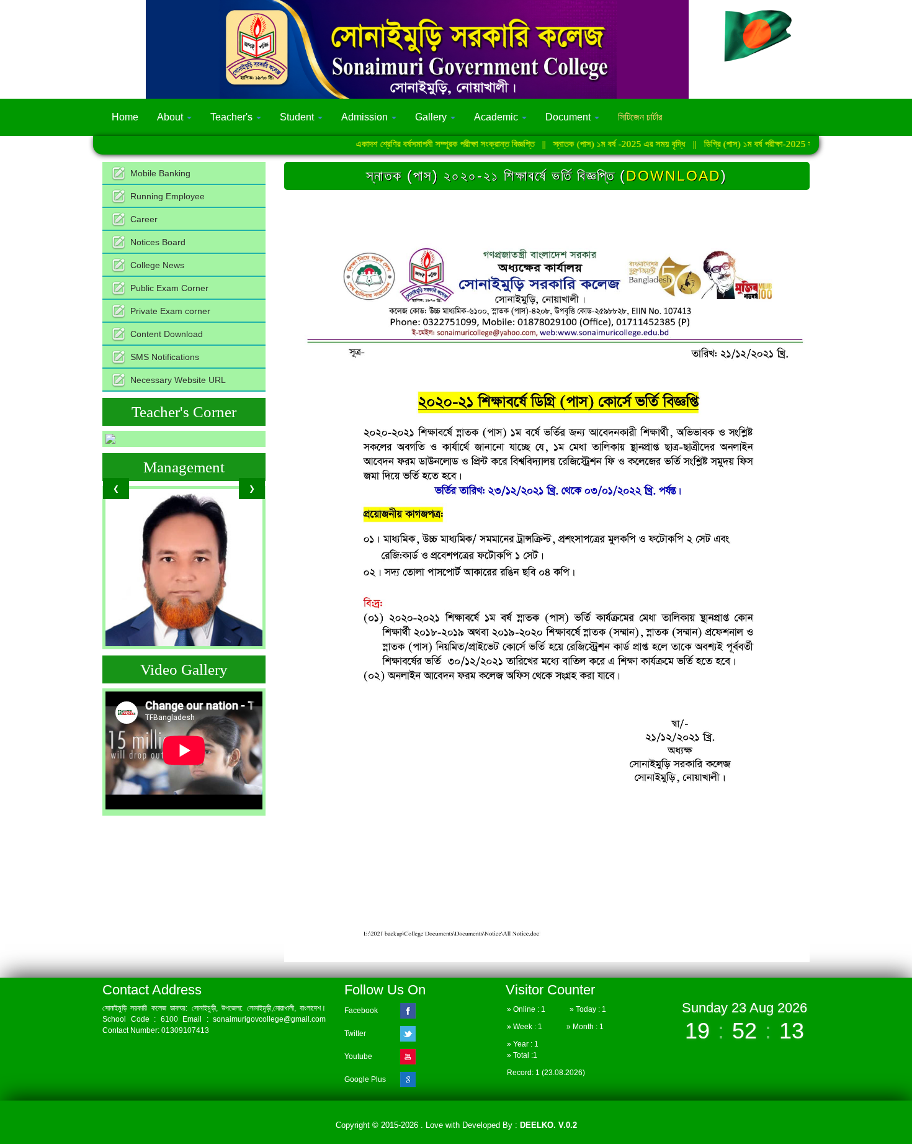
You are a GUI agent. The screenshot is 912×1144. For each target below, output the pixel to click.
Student (298, 117)
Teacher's (232, 117)
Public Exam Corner (169, 288)
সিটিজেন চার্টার (640, 117)
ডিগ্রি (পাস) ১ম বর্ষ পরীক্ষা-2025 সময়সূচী (730, 144)
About (171, 117)
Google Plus (365, 1079)
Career (144, 219)
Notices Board (158, 242)
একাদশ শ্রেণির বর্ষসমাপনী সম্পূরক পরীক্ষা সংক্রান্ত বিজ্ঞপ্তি (407, 144)
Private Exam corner (170, 311)
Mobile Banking (160, 173)
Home (125, 117)
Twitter (355, 1033)
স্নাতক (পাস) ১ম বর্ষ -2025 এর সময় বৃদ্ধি (581, 144)
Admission (365, 117)
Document (569, 117)
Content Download (166, 334)
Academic (497, 117)
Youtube (358, 1056)
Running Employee (167, 196)
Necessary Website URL (178, 380)
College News (157, 265)
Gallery (432, 117)
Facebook (361, 1010)
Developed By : (518, 1125)
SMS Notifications (164, 357)
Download (673, 176)
